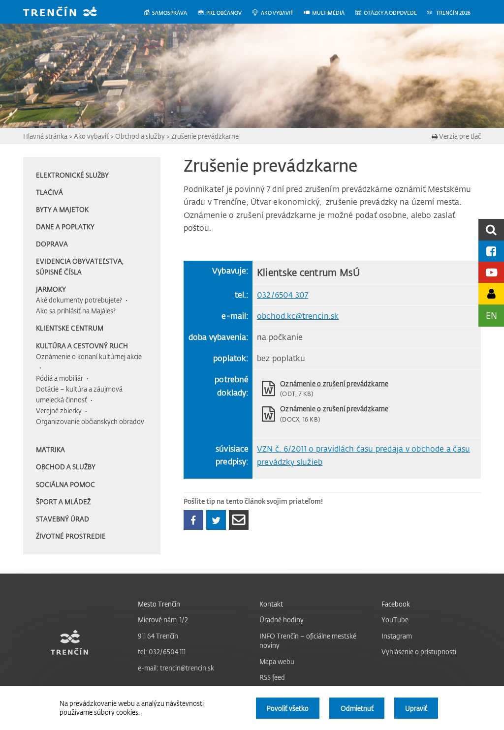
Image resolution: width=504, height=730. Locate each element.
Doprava (52, 244)
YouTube (395, 619)
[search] (491, 229)
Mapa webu (276, 661)
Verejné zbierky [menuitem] (59, 410)
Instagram (396, 636)
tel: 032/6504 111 (162, 651)
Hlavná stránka (45, 136)
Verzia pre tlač (459, 136)
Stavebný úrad (62, 519)
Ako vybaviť (91, 136)
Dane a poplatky (65, 226)
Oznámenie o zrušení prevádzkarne (334, 383)
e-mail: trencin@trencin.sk (176, 668)
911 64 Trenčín (158, 636)
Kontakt (271, 604)
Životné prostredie (71, 536)
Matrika (50, 449)
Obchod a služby (140, 136)
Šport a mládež (63, 501)
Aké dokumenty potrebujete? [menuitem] (79, 300)
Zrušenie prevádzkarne (205, 136)
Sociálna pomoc (65, 484)
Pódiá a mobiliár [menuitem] (59, 378)
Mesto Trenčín (159, 604)
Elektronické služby (72, 175)
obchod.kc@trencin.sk (298, 316)
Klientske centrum (69, 328)
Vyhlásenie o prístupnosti (418, 651)
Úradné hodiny (281, 619)
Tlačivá (49, 192)
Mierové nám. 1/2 (163, 619)
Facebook (395, 604)
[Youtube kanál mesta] (491, 272)
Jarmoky (51, 289)
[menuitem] (170, 13)
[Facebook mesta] (491, 251)
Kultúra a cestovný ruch (82, 345)
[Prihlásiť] (491, 293)
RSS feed (272, 677)
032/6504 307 (282, 295)
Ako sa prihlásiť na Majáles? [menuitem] (76, 310)
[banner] (67, 12)
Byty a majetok (62, 209)
